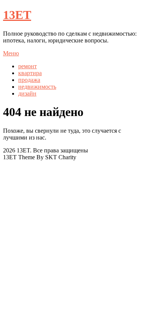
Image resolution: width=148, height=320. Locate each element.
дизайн (27, 93)
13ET (17, 15)
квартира (30, 73)
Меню (11, 53)
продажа (29, 80)
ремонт (27, 66)
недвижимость (37, 86)
